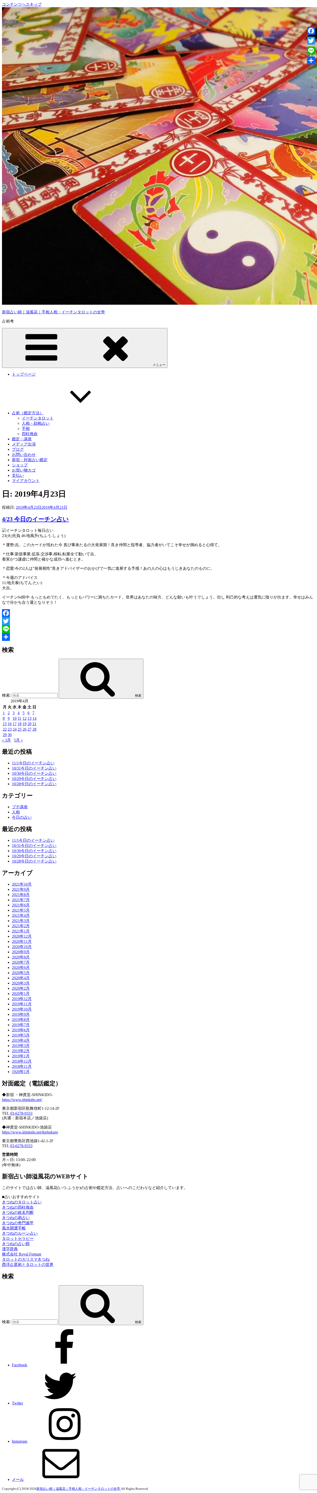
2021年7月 (21, 900)
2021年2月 (21, 926)
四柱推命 (30, 434)
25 (20, 729)
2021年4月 (21, 915)
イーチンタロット (37, 418)
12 (24, 718)
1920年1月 (21, 1072)
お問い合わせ (24, 454)
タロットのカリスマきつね (26, 1259)
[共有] (158, 637)
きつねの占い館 (16, 1244)
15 (5, 724)
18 (20, 724)
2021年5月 (21, 910)
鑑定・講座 (22, 439)
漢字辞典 (10, 1249)
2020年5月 (21, 973)
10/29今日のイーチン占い (34, 778)
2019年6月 (21, 1030)
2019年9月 (21, 1014)
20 (29, 724)
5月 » (18, 740)
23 (10, 729)
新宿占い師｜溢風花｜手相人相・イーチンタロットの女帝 (53, 312)
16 (10, 724)
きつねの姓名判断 (18, 1212)
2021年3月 (21, 921)
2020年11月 (22, 941)
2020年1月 (21, 993)
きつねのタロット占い (22, 1202)
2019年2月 (21, 1051)
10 (15, 718)
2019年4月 (21, 1040)
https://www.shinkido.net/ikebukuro (30, 1132)
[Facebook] (158, 613)
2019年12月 (22, 999)
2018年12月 (22, 1061)
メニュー (159, 365)
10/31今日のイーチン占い (34, 768)
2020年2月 (21, 988)
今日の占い (22, 817)
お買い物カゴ (24, 470)
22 (5, 729)
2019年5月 (21, 1035)
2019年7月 (21, 1025)
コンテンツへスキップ (22, 4)
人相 (16, 812)
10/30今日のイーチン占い (34, 773)
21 (34, 724)
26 (24, 729)
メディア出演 (24, 444)
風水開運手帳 (14, 1228)
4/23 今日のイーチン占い (35, 519)
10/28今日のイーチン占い (34, 784)
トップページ (24, 374)
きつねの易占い (16, 1218)
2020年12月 (22, 936)
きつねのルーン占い (20, 1233)
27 (29, 729)
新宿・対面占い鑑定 (30, 460)
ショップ (20, 465)
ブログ (18, 449)
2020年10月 (22, 947)
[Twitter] (158, 621)
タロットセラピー (18, 1238)
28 (34, 729)
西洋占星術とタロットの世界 (27, 1264)
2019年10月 (22, 1009)
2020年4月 (21, 978)
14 (34, 718)
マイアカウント (26, 480)
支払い (18, 475)
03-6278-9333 (21, 1113)
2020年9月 (21, 952)
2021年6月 (21, 905)
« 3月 (6, 740)
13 (29, 718)
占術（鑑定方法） (28, 413)
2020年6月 (21, 967)
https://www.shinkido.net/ (22, 1100)
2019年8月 (21, 1019)
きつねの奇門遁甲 (18, 1223)
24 (15, 729)
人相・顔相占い (36, 423)
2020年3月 (21, 983)
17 (15, 724)
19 (24, 724)
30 (10, 735)
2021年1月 (21, 931)
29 (5, 735)
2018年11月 (22, 1066)
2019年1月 (21, 1056)
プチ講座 (20, 807)
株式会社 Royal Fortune (21, 1254)
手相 (26, 428)
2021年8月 (21, 895)
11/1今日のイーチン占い (33, 763)
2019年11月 (22, 1004)
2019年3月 (21, 1046)
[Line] (158, 629)
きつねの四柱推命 (18, 1207)
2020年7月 (21, 962)
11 (19, 718)
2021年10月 (22, 884)
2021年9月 (21, 889)
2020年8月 (21, 957)
